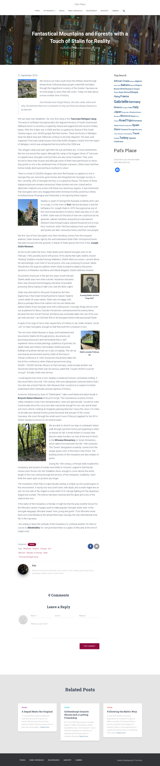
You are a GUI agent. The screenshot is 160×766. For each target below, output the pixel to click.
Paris (137, 116)
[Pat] (23, 569)
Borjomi (36, 549)
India (130, 107)
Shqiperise (128, 125)
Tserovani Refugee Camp (28, 557)
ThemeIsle (138, 760)
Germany (134, 102)
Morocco (125, 116)
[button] (55, 11)
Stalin (45, 553)
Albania (132, 81)
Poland (116, 121)
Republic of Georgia (34, 553)
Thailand (124, 130)
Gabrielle (121, 101)
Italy (136, 107)
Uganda (132, 138)
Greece (118, 107)
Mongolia (117, 116)
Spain (135, 125)
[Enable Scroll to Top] (155, 761)
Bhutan (117, 89)
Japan (118, 111)
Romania (137, 120)
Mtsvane (21, 553)
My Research (49, 11)
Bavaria (132, 85)
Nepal (133, 116)
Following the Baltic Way (122, 711)
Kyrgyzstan (125, 112)
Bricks (61, 11)
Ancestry (104, 11)
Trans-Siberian (118, 134)
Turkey (123, 138)
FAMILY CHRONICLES (75, 11)
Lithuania (132, 112)
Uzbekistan (118, 141)
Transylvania (128, 134)
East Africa (124, 92)
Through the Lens (135, 130)
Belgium (138, 85)
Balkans (125, 84)
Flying (117, 96)
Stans (117, 129)
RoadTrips (126, 120)
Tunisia (116, 138)
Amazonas (117, 85)
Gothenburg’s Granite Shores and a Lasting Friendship (76, 714)
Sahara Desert (119, 125)
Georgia (43, 549)
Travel (37, 11)
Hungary (125, 107)
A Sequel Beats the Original (37, 711)
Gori (49, 549)
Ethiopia (134, 92)
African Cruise (122, 81)
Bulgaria (129, 89)
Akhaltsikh (27, 549)
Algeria (138, 81)
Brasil (123, 89)
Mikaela (138, 112)
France (124, 96)
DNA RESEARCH (91, 11)
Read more (44, 727)
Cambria (115, 11)
